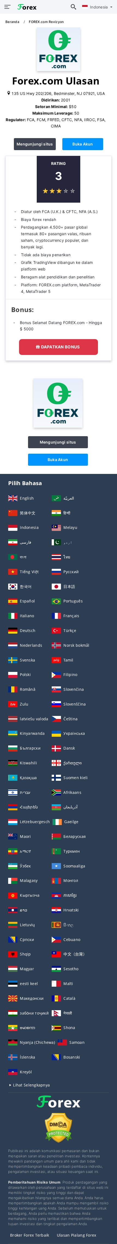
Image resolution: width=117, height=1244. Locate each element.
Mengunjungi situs (35, 144)
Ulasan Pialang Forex (76, 1235)
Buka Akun (82, 144)
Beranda (12, 22)
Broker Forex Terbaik (29, 1235)
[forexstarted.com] (25, 6)
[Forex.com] (57, 426)
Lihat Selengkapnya (31, 1085)
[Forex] (58, 1106)
